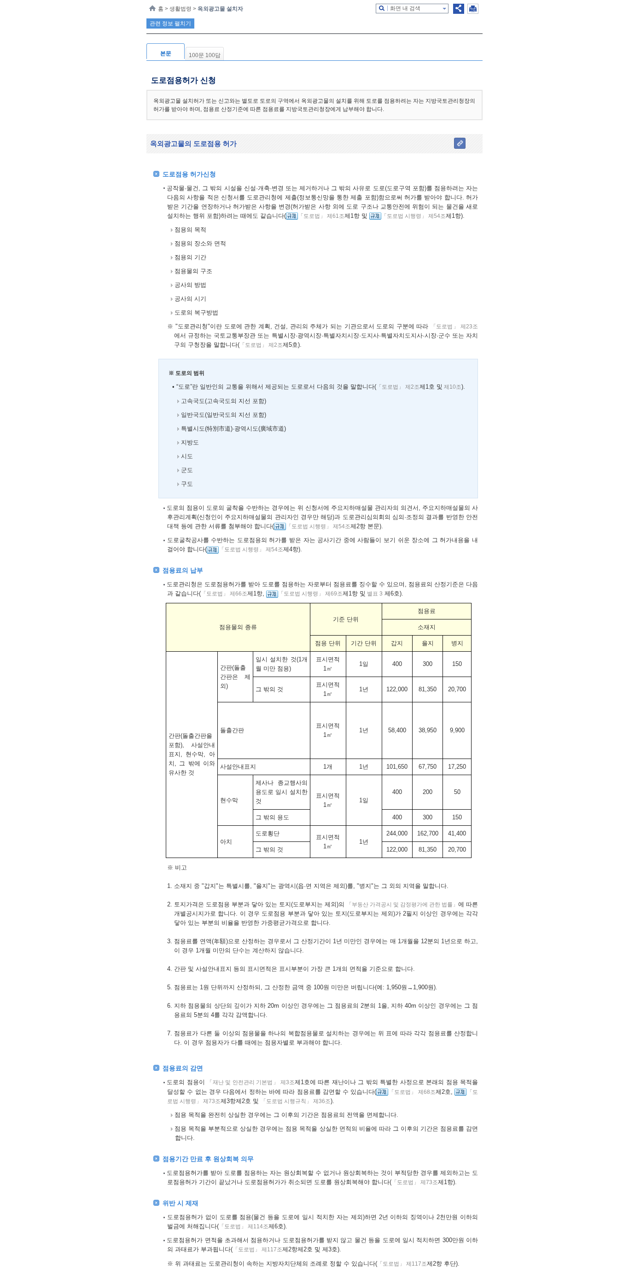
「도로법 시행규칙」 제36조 (296, 1101)
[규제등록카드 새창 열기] (292, 216)
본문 (165, 53)
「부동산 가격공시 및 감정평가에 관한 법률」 (402, 904)
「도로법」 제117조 (257, 1249)
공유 (458, 9)
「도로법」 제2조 (261, 345)
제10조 (452, 387)
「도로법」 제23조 (454, 326)
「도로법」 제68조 (412, 1092)
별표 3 (374, 593)
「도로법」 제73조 (414, 1182)
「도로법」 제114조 (243, 1226)
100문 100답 (205, 55)
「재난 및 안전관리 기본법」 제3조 (250, 1082)
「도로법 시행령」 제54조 (413, 216)
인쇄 (472, 9)
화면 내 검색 (405, 8)
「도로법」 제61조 (321, 216)
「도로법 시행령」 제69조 (310, 593)
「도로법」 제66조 (224, 593)
